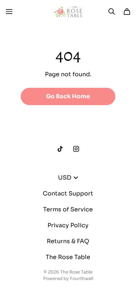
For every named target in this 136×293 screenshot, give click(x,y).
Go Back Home (68, 96)
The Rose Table (68, 257)
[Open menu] (9, 11)
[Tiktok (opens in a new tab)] (60, 149)
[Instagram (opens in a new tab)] (76, 149)
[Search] (111, 11)
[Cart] (127, 11)
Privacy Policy (68, 225)
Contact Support (68, 193)
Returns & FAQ (68, 241)
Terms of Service (68, 209)
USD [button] (64, 177)
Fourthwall (81, 278)
